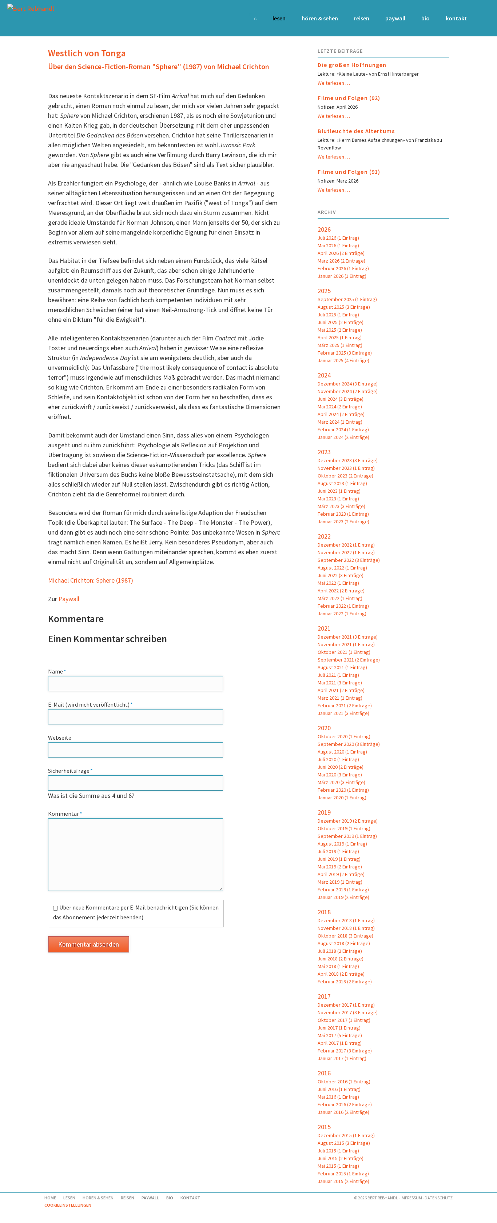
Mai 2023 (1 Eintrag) (338, 498)
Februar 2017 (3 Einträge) (345, 1050)
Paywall (395, 18)
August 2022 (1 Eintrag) (342, 567)
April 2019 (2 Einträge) (341, 874)
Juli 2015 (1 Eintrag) (338, 1150)
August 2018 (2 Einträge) (344, 943)
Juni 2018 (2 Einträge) (340, 958)
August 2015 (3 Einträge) (344, 1143)
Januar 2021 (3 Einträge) (343, 713)
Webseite (59, 737)
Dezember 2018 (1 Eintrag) (346, 920)
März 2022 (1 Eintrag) (340, 598)
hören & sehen (320, 18)
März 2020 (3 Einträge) (341, 782)
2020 (324, 728)
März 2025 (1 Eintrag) (340, 345)
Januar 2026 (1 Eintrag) (342, 276)
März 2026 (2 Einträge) (341, 260)
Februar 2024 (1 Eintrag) (343, 429)
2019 (324, 812)
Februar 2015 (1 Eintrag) (343, 1173)
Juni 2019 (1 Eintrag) (339, 859)
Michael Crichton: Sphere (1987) (90, 580)
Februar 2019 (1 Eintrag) (343, 889)
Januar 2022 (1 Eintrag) (342, 613)
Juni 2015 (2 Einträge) (340, 1158)
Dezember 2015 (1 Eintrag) (346, 1135)
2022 (324, 536)
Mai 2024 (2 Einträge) (340, 406)
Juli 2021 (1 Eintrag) (338, 675)
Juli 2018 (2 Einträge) (340, 951)
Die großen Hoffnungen (352, 64)
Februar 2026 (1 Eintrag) (343, 268)
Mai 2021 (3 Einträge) (340, 682)
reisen (361, 18)
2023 (324, 452)
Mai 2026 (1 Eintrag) (338, 245)
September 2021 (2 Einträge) (349, 659)
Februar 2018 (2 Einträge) (345, 981)
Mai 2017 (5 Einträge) (340, 1035)
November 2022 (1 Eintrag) (346, 552)
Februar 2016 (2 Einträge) (345, 1104)
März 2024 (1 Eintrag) (340, 422)
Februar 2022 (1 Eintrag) (343, 606)
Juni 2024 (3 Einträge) (340, 399)
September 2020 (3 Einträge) (349, 744)
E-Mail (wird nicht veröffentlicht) (90, 704)
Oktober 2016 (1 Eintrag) (344, 1081)
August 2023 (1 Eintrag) (342, 483)
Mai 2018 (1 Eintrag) (338, 966)
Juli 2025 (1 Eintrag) (338, 314)
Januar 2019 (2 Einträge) (343, 897)
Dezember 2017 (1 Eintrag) (346, 1005)
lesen (279, 18)
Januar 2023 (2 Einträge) (343, 521)
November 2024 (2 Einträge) (348, 391)
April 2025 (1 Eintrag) (340, 337)
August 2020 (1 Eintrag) (342, 751)
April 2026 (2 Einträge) (341, 253)
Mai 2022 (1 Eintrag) (338, 583)
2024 (324, 375)
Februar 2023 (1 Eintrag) (343, 514)
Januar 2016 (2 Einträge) (343, 1112)
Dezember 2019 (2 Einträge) (348, 821)
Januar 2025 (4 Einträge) (343, 360)
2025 (324, 291)
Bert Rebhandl (382, 1197)
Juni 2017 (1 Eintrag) (339, 1027)
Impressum (411, 1197)
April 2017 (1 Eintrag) (340, 1043)
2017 (324, 996)
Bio (425, 18)
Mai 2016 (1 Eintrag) (338, 1097)
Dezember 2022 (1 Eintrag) (346, 544)
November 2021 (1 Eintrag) (346, 644)
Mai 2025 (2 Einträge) (340, 330)
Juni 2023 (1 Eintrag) (339, 491)
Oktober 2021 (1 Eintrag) (344, 652)
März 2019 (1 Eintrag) (340, 882)
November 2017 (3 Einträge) (348, 1012)
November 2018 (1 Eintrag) (346, 928)
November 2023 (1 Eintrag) (346, 468)
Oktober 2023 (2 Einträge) (345, 475)
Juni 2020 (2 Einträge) (340, 767)
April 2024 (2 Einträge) (341, 414)
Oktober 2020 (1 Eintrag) (344, 736)
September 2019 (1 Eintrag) (347, 836)
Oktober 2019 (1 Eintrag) (344, 828)
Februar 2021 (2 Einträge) (345, 705)
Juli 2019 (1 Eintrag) (338, 851)
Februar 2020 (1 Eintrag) (343, 790)
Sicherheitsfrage (70, 770)
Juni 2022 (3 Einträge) (340, 575)
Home (253, 13)
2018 (324, 912)
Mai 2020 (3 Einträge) (340, 774)
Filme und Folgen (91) (349, 171)
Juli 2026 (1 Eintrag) (338, 238)
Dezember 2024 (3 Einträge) (348, 383)
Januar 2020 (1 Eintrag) (342, 797)
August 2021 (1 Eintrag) (342, 667)
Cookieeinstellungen (67, 1205)
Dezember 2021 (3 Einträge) (348, 637)
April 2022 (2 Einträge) (341, 590)
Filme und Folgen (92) (349, 97)
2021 (324, 628)
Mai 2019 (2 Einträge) (340, 866)
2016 (324, 1073)
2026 (324, 229)
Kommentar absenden (88, 944)
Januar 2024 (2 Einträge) (343, 437)
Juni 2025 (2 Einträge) (340, 322)
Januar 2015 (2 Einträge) (343, 1181)
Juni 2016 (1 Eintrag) (339, 1089)
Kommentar (65, 813)
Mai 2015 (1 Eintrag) (338, 1166)
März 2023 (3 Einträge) (341, 506)
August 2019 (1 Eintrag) (342, 843)
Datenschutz (439, 1197)
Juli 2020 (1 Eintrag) (338, 759)
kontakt (456, 18)
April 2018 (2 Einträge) (341, 974)
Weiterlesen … (334, 83)
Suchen (480, 18)
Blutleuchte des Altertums (356, 131)
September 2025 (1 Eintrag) (347, 299)
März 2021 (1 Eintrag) (340, 698)
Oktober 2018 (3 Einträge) (345, 935)
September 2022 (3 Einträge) (349, 560)
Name (61, 671)
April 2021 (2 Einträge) (341, 690)
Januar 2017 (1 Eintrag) (342, 1058)
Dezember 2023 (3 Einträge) (348, 460)
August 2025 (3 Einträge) (344, 307)
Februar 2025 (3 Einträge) (345, 352)
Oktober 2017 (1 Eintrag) (344, 1020)
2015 (324, 1127)
